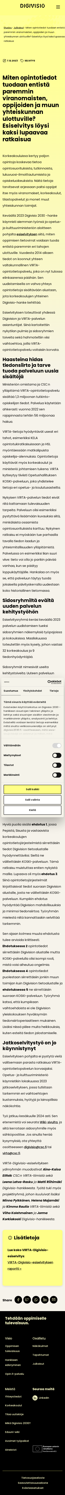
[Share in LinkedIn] (44, 1299)
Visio (8, 1338)
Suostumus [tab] (11, 690)
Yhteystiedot (13, 1396)
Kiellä (32, 810)
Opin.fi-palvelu (14, 1374)
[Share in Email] (53, 1299)
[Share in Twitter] (27, 1299)
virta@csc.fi (11, 1153)
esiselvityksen (27, 234)
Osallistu (39, 1338)
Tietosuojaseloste (32, 1478)
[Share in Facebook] (18, 1299)
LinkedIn (44, 1398)
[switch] (56, 755)
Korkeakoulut (13, 1405)
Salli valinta (32, 799)
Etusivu (8, 27)
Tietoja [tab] (54, 690)
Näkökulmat (40, 1346)
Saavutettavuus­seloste (33, 1483)
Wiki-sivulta (49, 1122)
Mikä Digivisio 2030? (18, 1423)
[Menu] (58, 7)
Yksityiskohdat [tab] (32, 690)
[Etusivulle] (32, 6)
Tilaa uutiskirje (14, 1414)
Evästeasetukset (33, 1488)
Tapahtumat (40, 1355)
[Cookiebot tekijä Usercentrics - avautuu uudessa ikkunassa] (47, 682)
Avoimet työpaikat (17, 1441)
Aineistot (11, 1450)
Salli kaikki (32, 789)
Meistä (10, 1389)
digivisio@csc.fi (35, 1147)
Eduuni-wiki (12, 1432)
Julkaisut (19, 27)
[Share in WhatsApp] (35, 1299)
